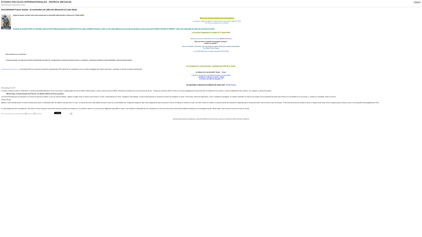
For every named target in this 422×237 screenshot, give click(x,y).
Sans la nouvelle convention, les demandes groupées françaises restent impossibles (211, 46)
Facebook (38, 113)
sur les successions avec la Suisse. (217, 23)
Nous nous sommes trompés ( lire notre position (217, 18)
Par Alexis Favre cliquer (211, 48)
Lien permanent (9, 113)
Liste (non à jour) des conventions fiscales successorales (211, 75)
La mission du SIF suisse (9, 69)
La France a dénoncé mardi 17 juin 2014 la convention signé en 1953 (217, 21)
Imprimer (417, 2)
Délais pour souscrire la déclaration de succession (205, 38)
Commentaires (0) (19, 113)
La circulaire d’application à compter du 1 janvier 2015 (211, 32)
